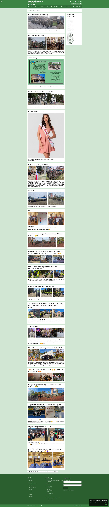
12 (50, 471)
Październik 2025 (71, 28)
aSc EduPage (79, 505)
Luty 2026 (70, 23)
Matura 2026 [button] (47, 6)
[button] (72, 2)
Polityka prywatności (32, 487)
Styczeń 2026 (70, 25)
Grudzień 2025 (70, 26)
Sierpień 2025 (70, 30)
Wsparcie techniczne (32, 482)
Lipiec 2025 (70, 31)
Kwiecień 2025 (70, 34)
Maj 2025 (69, 33)
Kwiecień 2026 (70, 21)
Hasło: (64, 483)
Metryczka (30, 489)
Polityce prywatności (103, 502)
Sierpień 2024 (70, 42)
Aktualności (38, 10)
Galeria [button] (42, 6)
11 (47, 471)
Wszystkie (70, 43)
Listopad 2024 (70, 39)
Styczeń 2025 (70, 37)
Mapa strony (31, 491)
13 (52, 471)
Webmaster (31, 480)
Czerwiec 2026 (70, 19)
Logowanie (79, 1)
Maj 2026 (69, 20)
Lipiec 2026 (70, 18)
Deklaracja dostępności (33, 483)
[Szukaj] (80, 3)
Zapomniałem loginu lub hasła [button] (68, 490)
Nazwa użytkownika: (66, 480)
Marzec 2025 (70, 35)
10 (45, 471)
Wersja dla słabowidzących (32, 505)
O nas (30, 492)
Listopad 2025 (70, 27)
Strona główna (31, 10)
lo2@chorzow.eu (50, 483)
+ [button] (68, 1)
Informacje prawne (32, 485)
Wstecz (30, 471)
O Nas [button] (52, 6)
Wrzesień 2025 (70, 29)
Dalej (55, 471)
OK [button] (106, 504)
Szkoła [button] (70, 6)
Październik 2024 (71, 40)
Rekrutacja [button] (56, 6)
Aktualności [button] (37, 6)
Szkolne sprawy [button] (63, 6)
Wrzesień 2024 (70, 41)
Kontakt (30, 494)
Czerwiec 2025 (70, 32)
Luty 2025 (70, 36)
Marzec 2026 (70, 22)
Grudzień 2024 (70, 38)
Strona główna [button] (30, 6)
